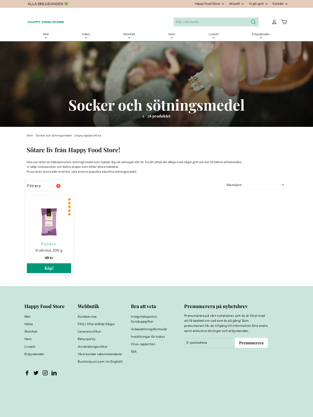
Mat (46, 34)
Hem (171, 34)
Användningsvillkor (93, 347)
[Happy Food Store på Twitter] (36, 372)
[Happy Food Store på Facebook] (27, 372)
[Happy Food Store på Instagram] (45, 372)
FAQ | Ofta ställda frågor (96, 324)
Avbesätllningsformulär (149, 329)
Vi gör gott (256, 4)
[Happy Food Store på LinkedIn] (54, 372)
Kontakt (278, 4)
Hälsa (86, 34)
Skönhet (129, 34)
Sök (134, 351)
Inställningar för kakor (148, 337)
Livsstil (213, 34)
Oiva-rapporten (143, 344)
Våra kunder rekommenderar (100, 354)
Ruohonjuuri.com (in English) (100, 361)
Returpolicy (87, 339)
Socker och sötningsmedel (54, 135)
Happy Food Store (208, 4)
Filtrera (43, 185)
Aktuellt (235, 4)
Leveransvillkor (89, 331)
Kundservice (87, 317)
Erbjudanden (261, 34)
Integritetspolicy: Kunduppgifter (144, 319)
